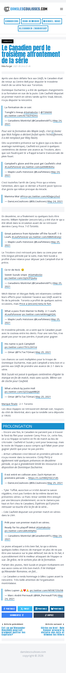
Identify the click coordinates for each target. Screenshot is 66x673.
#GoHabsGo (31, 112)
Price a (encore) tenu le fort (35, 303)
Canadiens (12, 21)
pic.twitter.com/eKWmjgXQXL (39, 314)
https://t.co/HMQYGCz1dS (43, 477)
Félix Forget (7, 66)
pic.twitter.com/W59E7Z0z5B (46, 590)
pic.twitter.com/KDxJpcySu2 (44, 196)
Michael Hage (52, 21)
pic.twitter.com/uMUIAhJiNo (21, 530)
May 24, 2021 (55, 201)
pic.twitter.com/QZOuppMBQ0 (22, 391)
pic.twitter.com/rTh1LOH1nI (21, 347)
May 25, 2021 (43, 352)
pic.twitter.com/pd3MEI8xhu (38, 166)
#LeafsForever (13, 166)
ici (52, 131)
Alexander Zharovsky (33, 28)
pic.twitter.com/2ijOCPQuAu (21, 278)
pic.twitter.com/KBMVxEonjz (45, 236)
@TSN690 (46, 112)
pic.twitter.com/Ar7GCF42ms (21, 115)
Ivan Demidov (30, 21)
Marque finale (9, 403)
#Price (24, 196)
